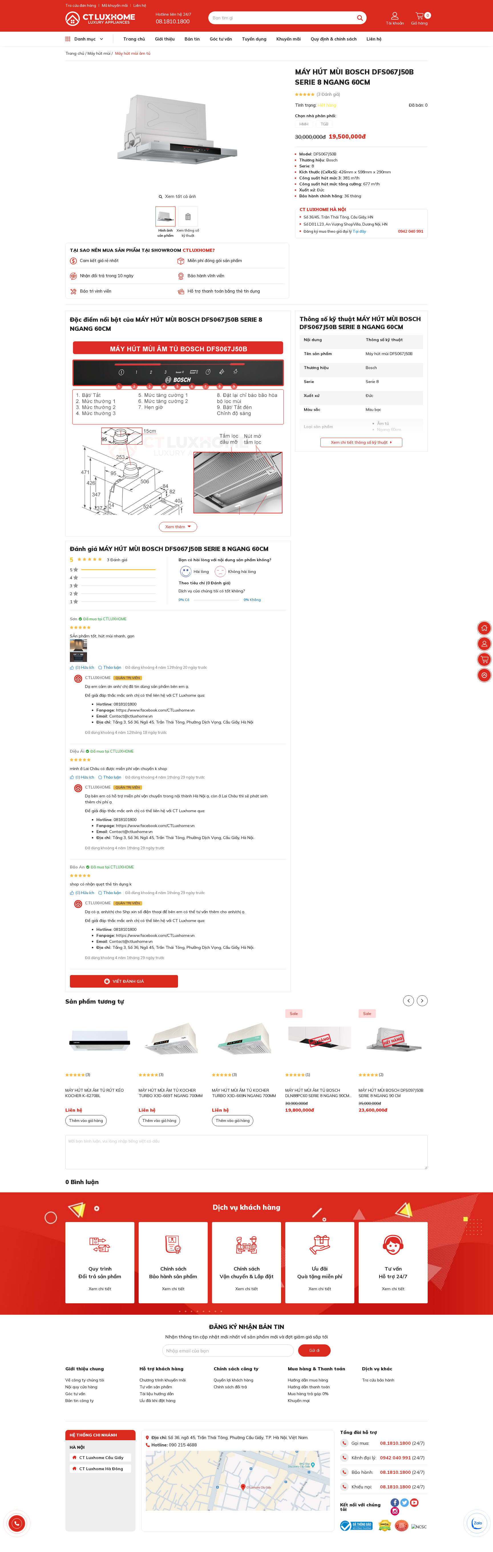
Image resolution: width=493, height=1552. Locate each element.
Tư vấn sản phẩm (156, 1386)
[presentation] (285, 129)
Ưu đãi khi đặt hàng (157, 1400)
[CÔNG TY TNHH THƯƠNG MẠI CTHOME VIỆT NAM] (100, 18)
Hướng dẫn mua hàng (308, 1380)
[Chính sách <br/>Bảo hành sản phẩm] (173, 1244)
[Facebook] (395, 1502)
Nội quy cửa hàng (81, 1386)
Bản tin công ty (79, 1400)
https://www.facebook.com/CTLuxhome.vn (155, 710)
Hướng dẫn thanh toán (309, 1386)
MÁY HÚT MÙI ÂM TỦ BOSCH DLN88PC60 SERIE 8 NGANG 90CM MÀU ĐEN (317, 1093)
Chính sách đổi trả (230, 1386)
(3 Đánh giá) (328, 94)
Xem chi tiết (100, 1288)
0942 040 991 (410, 231)
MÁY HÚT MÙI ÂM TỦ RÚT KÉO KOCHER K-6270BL (94, 1093)
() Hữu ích (84, 667)
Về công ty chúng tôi (84, 1380)
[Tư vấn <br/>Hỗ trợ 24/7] (393, 1244)
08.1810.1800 (172, 21)
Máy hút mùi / (100, 53)
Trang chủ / (75, 53)
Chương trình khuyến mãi (163, 1380)
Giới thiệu (165, 39)
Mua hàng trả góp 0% (308, 1393)
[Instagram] (395, 1511)
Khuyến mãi (288, 39)
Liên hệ (140, 5)
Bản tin (192, 39)
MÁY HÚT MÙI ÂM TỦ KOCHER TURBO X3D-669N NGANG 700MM (244, 1093)
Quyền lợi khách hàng (233, 1380)
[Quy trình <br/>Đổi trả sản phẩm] (99, 1244)
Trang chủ (134, 39)
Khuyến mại (299, 1400)
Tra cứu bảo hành (378, 1380)
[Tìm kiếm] (360, 17)
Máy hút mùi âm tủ (132, 53)
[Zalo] (477, 1523)
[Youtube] (414, 1502)
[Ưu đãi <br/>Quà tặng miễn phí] (319, 1244)
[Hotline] (17, 1523)
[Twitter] (404, 1502)
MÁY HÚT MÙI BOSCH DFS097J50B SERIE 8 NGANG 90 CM (391, 1093)
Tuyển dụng (254, 39)
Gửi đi (314, 1350)
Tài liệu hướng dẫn (157, 1393)
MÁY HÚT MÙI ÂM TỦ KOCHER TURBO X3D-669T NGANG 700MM (171, 1093)
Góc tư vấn (221, 39)
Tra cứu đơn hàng (80, 5)
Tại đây (359, 231)
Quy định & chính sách (334, 39)
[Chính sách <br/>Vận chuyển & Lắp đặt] (246, 1244)
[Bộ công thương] (356, 1526)
